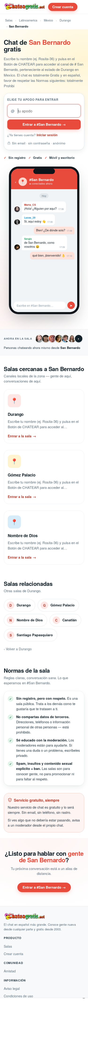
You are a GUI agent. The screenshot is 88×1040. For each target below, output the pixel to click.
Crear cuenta (62, 6)
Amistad (10, 971)
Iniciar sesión (47, 135)
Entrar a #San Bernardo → (44, 124)
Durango (65, 20)
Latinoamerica (28, 20)
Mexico (48, 20)
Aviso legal (12, 988)
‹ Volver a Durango (18, 649)
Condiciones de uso (18, 996)
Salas (8, 20)
